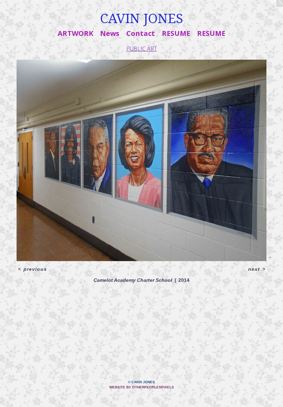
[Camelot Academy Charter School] (141, 160)
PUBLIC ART (141, 48)
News (109, 33)
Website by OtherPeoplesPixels (141, 387)
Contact (140, 33)
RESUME (176, 33)
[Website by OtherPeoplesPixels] (269, 14)
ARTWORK (75, 33)
